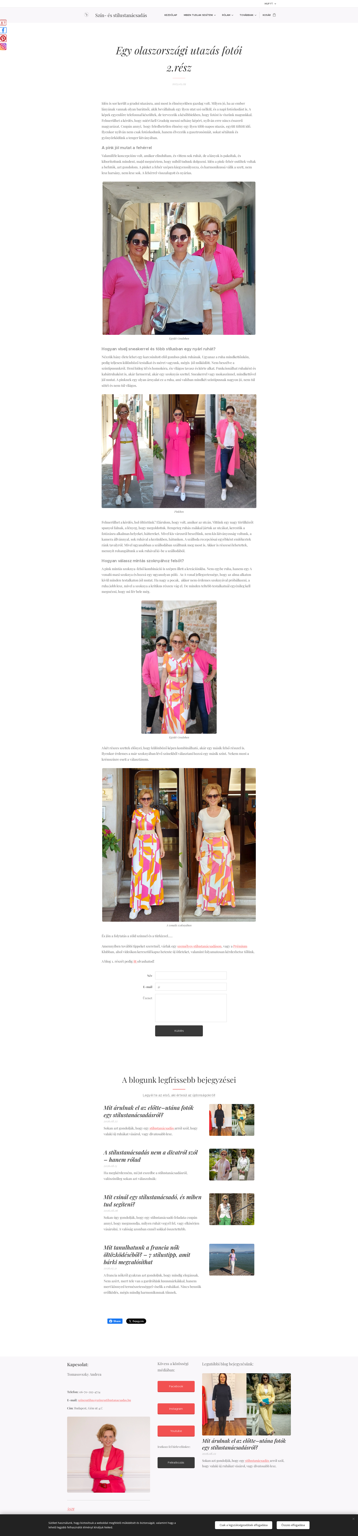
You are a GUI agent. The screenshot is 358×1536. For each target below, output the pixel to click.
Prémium (240, 946)
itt (135, 961)
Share (117, 1321)
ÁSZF (71, 1509)
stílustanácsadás (162, 1128)
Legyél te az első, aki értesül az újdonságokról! (179, 1095)
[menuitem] (170, 15)
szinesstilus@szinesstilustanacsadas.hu (104, 1400)
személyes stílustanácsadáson (199, 946)
